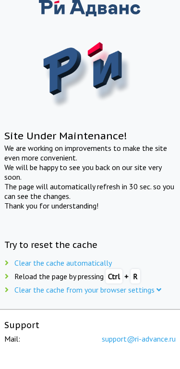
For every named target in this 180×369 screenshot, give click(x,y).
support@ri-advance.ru (139, 339)
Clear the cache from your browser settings (85, 290)
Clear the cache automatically (63, 263)
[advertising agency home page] (90, 9)
